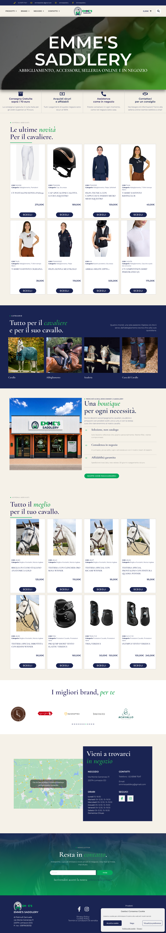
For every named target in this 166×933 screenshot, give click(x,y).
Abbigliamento (24, 187)
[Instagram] (130, 798)
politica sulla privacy (100, 880)
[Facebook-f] (122, 798)
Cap (57, 187)
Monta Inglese (38, 562)
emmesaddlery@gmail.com (132, 784)
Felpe (107, 187)
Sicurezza (63, 187)
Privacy (139, 928)
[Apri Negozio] (43, 11)
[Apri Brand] (29, 11)
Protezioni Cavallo (63, 638)
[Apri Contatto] (59, 11)
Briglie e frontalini (25, 562)
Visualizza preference (152, 923)
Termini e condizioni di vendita (83, 920)
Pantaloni (34, 187)
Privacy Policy (83, 917)
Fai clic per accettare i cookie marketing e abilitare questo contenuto (48, 783)
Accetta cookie (112, 923)
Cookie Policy (83, 918)
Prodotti (129, 906)
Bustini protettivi (99, 264)
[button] (158, 11)
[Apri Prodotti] (16, 11)
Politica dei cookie (128, 928)
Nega (132, 923)
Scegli (27, 214)
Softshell (113, 187)
